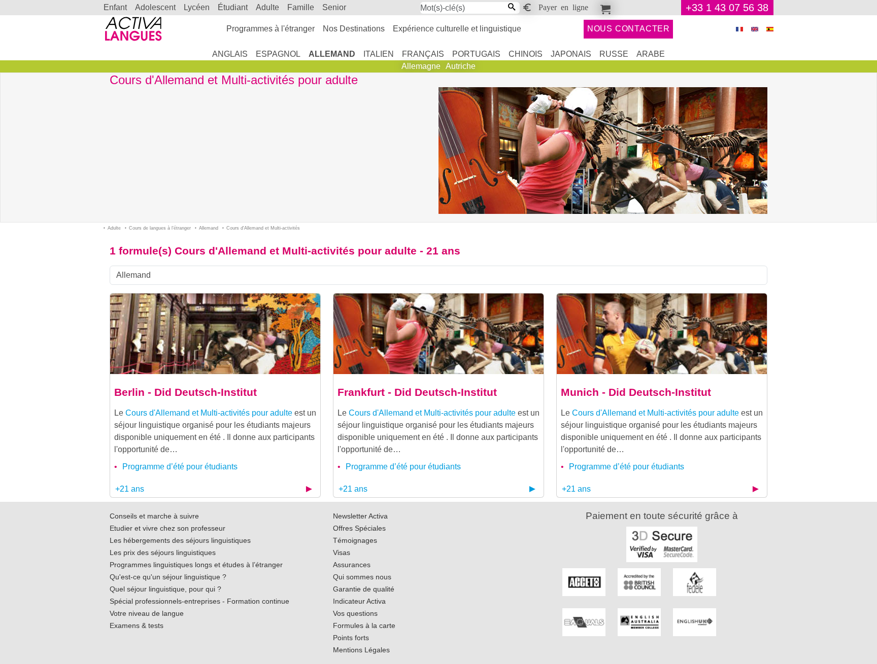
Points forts (351, 638)
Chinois (526, 54)
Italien (378, 54)
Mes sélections (604, 8)
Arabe (650, 54)
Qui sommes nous (362, 577)
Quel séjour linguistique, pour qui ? (165, 589)
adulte (267, 7)
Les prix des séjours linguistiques (163, 552)
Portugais (476, 54)
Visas (341, 552)
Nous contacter (628, 28)
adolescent (155, 7)
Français (423, 54)
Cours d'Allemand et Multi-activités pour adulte (208, 413)
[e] (754, 29)
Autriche (461, 66)
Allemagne (421, 66)
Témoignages (355, 540)
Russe (613, 54)
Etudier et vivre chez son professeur (167, 528)
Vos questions (355, 613)
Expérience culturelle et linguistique (457, 28)
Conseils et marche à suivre (154, 516)
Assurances (351, 565)
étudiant (233, 7)
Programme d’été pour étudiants (180, 466)
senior (334, 7)
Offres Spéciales (359, 528)
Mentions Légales (361, 650)
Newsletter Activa (360, 516)
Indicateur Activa (359, 601)
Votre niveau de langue (147, 613)
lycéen (197, 7)
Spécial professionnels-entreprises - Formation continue (199, 601)
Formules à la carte (364, 625)
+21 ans (129, 489)
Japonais (571, 54)
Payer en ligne (563, 7)
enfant (115, 7)
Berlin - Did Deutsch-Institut (185, 392)
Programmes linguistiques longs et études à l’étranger (196, 565)
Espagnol (278, 54)
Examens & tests (136, 625)
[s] (769, 29)
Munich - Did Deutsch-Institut (636, 392)
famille (300, 7)
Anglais (230, 54)
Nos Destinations (354, 28)
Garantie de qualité (363, 589)
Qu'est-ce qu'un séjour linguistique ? (168, 577)
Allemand (332, 54)
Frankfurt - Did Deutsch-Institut (417, 392)
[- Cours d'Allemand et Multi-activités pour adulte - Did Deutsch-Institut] (215, 333)
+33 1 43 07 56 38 (727, 7)
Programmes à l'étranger (270, 28)
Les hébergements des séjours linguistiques (180, 540)
